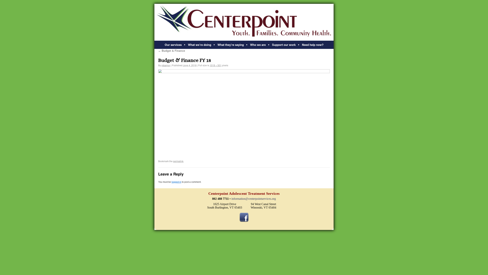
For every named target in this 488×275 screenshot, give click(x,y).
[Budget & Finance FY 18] (244, 111)
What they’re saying (231, 45)
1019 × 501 (216, 65)
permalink (178, 161)
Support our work (284, 45)
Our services (173, 45)
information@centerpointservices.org (253, 198)
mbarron (165, 65)
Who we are (258, 45)
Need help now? (312, 45)
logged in (176, 182)
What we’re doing (199, 45)
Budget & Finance (171, 51)
